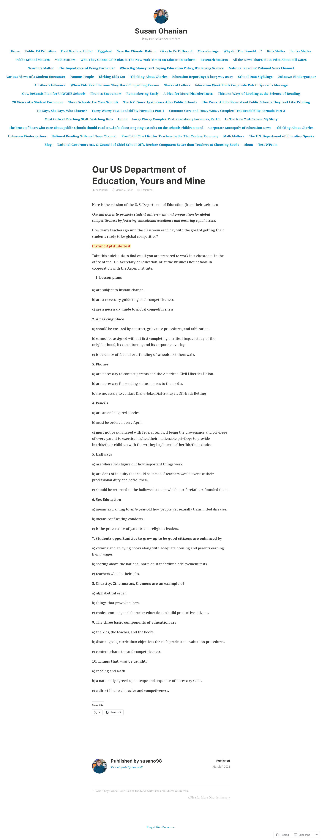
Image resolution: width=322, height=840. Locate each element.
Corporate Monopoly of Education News (239, 127)
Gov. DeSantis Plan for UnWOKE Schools (53, 93)
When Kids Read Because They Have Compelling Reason (115, 85)
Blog (48, 144)
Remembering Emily (142, 93)
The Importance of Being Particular (87, 68)
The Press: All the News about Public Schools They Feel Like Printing (256, 102)
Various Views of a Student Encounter (35, 76)
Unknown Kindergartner (296, 76)
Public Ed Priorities (40, 51)
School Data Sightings (255, 76)
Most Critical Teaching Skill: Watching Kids (79, 119)
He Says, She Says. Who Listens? (62, 111)
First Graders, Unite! (77, 51)
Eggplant (105, 51)
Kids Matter (276, 51)
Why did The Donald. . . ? (242, 51)
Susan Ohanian (161, 31)
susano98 (102, 189)
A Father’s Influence (50, 85)
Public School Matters (32, 60)
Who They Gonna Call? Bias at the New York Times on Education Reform (140, 791)
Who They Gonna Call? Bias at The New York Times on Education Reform (137, 60)
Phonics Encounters (105, 93)
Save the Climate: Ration (136, 51)
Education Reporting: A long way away (202, 76)
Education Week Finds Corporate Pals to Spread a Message (241, 85)
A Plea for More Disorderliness (188, 93)
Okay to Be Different (176, 51)
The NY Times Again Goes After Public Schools (160, 102)
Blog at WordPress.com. (161, 827)
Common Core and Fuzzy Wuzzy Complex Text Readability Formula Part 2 (227, 111)
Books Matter (300, 51)
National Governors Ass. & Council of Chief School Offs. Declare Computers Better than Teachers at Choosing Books (148, 144)
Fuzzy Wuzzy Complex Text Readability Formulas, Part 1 (176, 119)
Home (15, 51)
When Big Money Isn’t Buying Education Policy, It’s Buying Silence (172, 68)
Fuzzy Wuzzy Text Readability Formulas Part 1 (128, 111)
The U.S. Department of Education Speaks (281, 136)
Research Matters (214, 60)
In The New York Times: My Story (251, 119)
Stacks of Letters (177, 85)
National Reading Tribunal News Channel (261, 68)
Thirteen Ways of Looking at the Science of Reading (259, 93)
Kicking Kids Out (112, 76)
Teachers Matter (41, 68)
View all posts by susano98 (127, 767)
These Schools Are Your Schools (93, 102)
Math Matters (65, 60)
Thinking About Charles (148, 76)
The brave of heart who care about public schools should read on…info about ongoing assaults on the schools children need (106, 127)
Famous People (82, 76)
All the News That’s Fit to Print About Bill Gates (270, 60)
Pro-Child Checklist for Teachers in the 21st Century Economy (169, 136)
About (248, 144)
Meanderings (208, 51)
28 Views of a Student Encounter (37, 102)
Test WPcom (267, 144)
